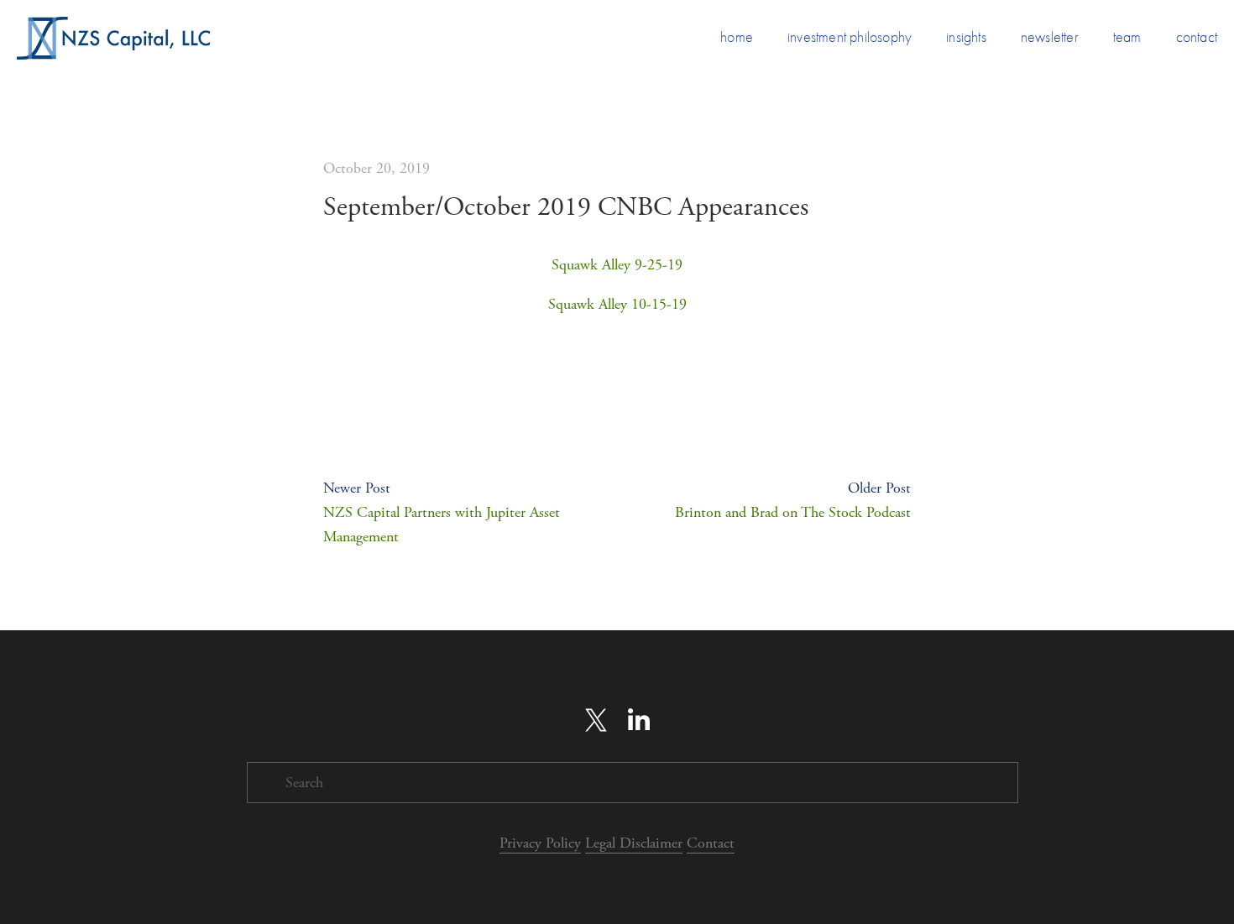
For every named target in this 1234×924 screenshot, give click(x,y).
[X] (596, 720)
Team (1127, 37)
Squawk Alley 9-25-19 (617, 264)
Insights (966, 37)
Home (736, 37)
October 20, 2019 (376, 168)
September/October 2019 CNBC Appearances (565, 207)
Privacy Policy (540, 843)
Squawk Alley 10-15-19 (617, 304)
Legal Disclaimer (633, 843)
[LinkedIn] (638, 720)
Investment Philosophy (849, 37)
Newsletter (1050, 37)
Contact (1196, 37)
